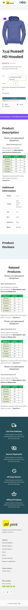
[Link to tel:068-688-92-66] (24, 2)
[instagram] (7, 592)
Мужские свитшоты (14, 100)
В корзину (15, 98)
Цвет (3, 76)
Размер (3, 83)
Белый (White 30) (14, 73)
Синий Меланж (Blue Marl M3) (15, 78)
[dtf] (10, 2)
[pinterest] (11, 592)
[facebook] (3, 592)
